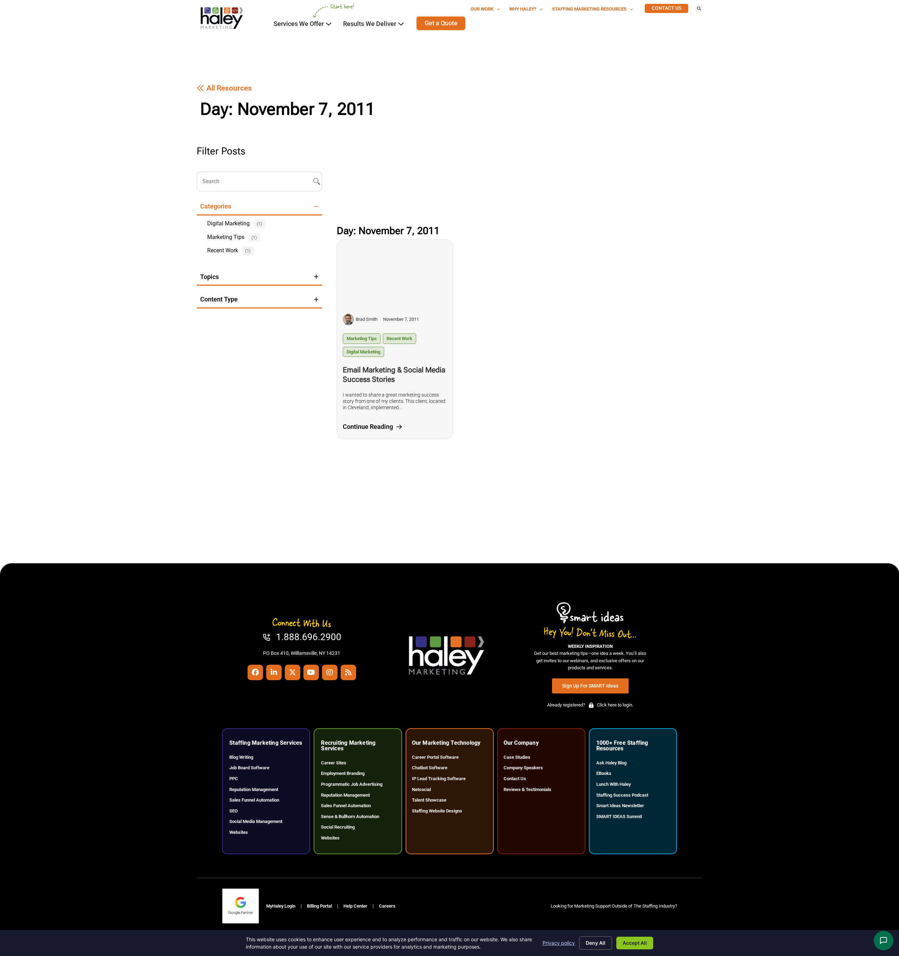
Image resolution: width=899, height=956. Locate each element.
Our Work (482, 9)
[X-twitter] (292, 672)
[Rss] (348, 672)
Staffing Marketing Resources (589, 9)
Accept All (635, 943)
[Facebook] (255, 672)
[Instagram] (329, 672)
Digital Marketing (363, 351)
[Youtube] (311, 672)
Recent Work (399, 338)
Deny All (595, 943)
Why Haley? (522, 9)
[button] (698, 8)
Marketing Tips (362, 338)
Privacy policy (559, 943)
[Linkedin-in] (274, 672)
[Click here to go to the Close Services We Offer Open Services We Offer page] (329, 23)
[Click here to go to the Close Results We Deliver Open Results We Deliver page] (401, 23)
